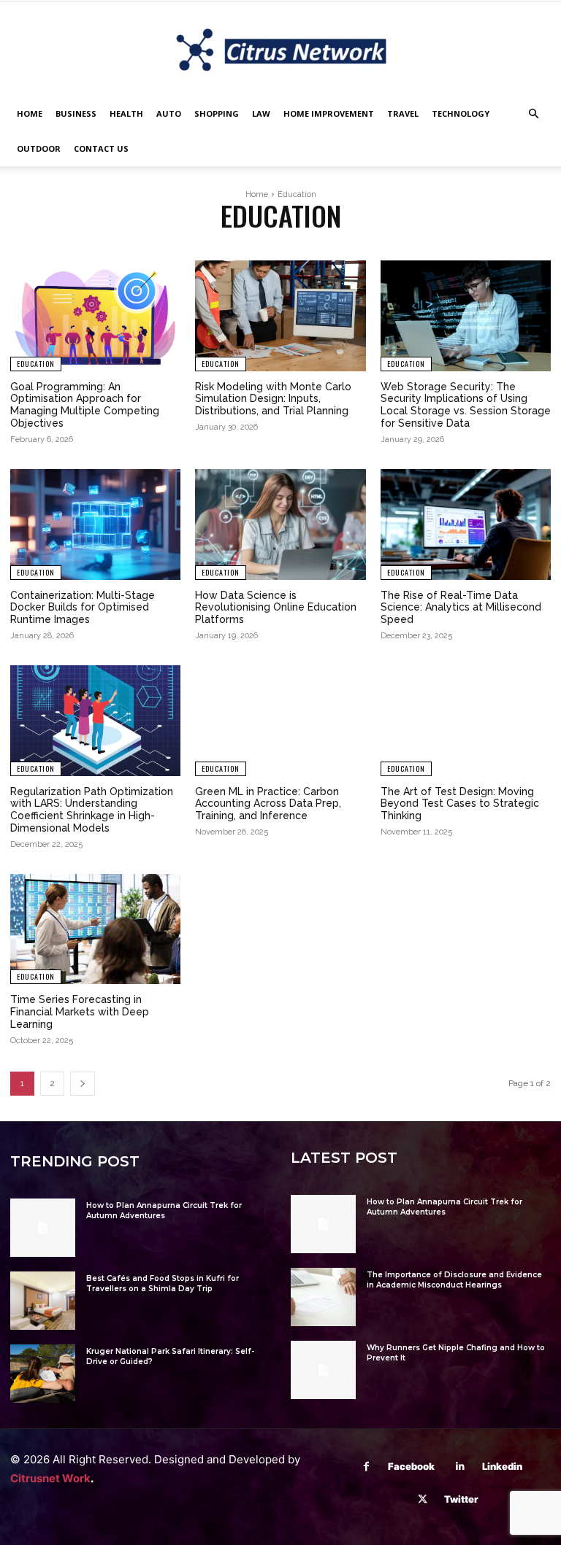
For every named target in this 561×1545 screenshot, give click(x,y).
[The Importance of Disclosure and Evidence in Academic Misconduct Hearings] (323, 1297)
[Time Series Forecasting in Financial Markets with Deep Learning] (95, 929)
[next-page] (82, 1084)
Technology (460, 113)
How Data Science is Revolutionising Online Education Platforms (275, 607)
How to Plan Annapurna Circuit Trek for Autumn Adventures (164, 1210)
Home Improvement (328, 113)
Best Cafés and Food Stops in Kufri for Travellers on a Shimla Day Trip (162, 1283)
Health (126, 113)
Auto (168, 113)
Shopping (216, 113)
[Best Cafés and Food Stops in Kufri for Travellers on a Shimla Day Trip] (42, 1300)
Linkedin (502, 1466)
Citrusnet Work (50, 1478)
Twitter (461, 1499)
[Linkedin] (460, 1466)
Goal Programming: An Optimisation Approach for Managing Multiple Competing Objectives (84, 405)
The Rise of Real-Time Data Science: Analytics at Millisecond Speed (461, 607)
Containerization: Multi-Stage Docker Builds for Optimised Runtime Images (82, 607)
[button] (533, 114)
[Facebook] (366, 1466)
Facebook (411, 1466)
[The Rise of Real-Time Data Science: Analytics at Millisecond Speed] (466, 524)
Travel (403, 113)
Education (36, 363)
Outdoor (39, 148)
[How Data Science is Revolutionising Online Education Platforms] (280, 524)
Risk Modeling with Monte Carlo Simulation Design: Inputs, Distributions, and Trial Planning (273, 399)
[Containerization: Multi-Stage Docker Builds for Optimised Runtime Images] (95, 524)
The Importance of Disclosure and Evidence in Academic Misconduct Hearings (454, 1280)
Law (261, 113)
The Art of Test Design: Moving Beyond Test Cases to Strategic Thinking (460, 804)
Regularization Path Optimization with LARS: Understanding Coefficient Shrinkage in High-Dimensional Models (91, 810)
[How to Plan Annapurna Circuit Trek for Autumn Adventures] (42, 1228)
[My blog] (280, 49)
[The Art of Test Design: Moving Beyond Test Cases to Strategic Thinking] (466, 720)
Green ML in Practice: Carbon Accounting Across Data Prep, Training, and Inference (268, 804)
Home (29, 113)
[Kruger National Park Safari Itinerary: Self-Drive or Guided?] (42, 1373)
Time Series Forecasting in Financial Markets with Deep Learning (79, 1012)
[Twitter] (422, 1499)
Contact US (101, 148)
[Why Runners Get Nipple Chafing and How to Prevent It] (323, 1370)
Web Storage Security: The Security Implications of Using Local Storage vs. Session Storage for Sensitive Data (466, 405)
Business (76, 113)
